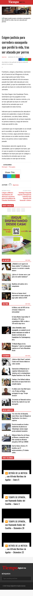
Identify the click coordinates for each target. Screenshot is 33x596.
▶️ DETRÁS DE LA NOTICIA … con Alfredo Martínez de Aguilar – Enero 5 (16, 476)
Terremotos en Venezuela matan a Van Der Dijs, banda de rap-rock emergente (21, 401)
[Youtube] (23, 210)
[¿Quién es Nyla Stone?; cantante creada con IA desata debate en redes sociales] (6, 362)
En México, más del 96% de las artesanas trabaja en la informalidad (20, 309)
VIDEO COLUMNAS (8, 458)
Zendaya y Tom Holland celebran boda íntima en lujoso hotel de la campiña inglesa (21, 381)
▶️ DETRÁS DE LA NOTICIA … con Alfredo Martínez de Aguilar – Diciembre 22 (16, 549)
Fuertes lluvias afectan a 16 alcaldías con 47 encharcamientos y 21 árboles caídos (20, 449)
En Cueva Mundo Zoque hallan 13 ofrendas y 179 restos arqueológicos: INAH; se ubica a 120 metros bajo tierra (21, 320)
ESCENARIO (6, 356)
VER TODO (27, 260)
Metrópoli (4, 167)
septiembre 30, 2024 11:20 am (15, 57)
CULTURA (5, 304)
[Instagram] (18, 210)
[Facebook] (20, 59)
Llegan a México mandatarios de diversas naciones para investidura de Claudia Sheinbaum (8, 196)
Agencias (4, 57)
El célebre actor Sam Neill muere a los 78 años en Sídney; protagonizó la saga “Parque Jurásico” (21, 392)
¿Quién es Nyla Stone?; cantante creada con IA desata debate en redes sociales (21, 361)
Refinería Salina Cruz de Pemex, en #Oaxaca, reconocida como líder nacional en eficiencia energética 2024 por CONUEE (21, 438)
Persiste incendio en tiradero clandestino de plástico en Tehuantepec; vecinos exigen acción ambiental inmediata (20, 427)
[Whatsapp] (26, 59)
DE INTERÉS (6, 260)
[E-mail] (29, 59)
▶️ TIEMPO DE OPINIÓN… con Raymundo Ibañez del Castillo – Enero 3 (15, 500)
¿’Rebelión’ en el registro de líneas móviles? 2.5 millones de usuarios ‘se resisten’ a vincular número (21, 267)
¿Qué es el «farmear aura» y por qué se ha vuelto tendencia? (21, 275)
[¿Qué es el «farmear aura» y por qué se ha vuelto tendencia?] (6, 277)
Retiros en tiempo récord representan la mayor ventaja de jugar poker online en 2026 (21, 295)
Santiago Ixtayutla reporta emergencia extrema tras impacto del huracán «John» (24, 196)
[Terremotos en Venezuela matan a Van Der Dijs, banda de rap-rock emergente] (6, 402)
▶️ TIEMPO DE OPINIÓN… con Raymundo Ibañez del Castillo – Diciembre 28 (15, 525)
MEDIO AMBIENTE (8, 410)
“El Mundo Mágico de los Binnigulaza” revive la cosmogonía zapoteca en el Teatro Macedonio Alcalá (21, 347)
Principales (12, 167)
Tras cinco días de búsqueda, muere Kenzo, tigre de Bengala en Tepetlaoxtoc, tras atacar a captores (21, 417)
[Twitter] (23, 59)
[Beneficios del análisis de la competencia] (6, 286)
